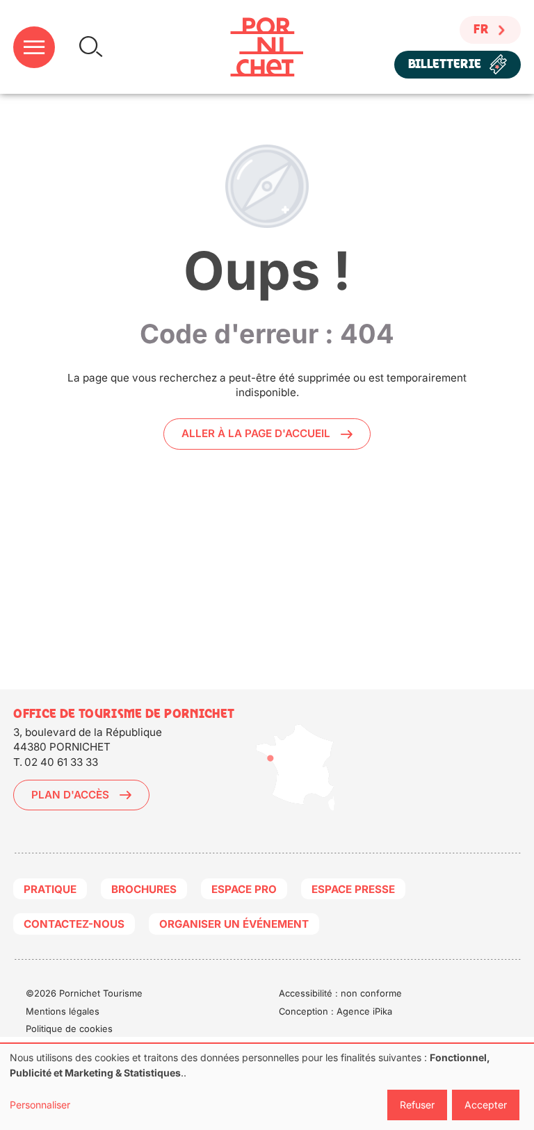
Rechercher (90, 46)
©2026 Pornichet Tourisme (84, 993)
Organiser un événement (234, 924)
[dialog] (267, 1087)
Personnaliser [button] (40, 1105)
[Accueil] (266, 46)
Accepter (485, 1105)
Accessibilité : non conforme (340, 993)
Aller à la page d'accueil (255, 433)
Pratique (50, 889)
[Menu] (34, 47)
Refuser (417, 1105)
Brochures (144, 889)
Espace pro (244, 889)
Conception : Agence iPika (335, 1011)
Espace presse (353, 889)
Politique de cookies (69, 1028)
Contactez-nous (74, 924)
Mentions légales (62, 1011)
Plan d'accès (70, 794)
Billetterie (444, 64)
